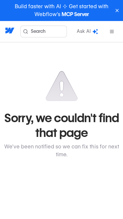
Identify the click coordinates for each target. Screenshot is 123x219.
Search (38, 31)
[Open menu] (112, 31)
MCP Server (75, 14)
